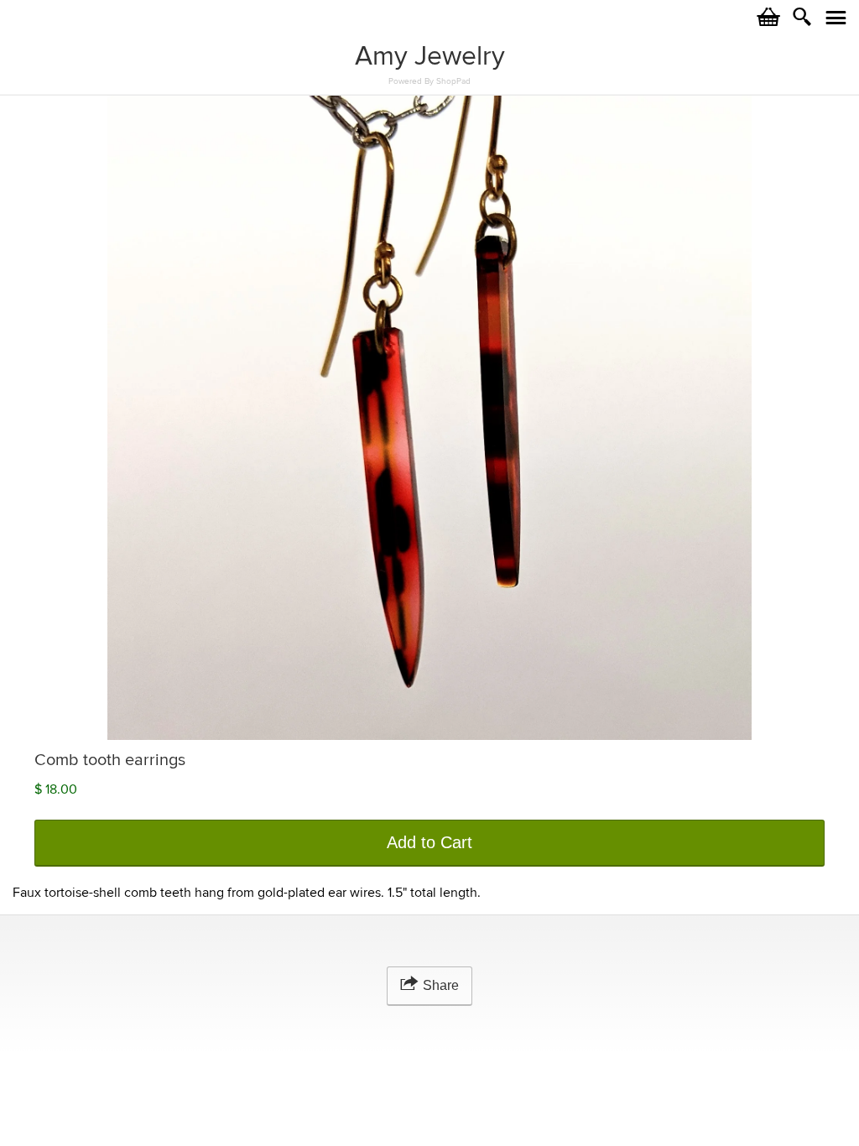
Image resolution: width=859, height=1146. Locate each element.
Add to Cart (429, 842)
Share (441, 985)
